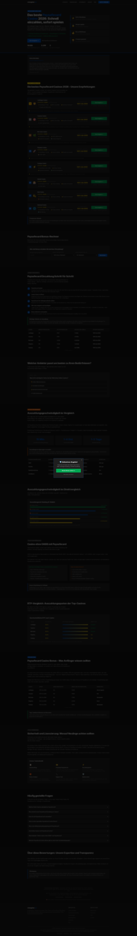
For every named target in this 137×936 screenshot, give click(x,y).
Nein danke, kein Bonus (68, 474)
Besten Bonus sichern (68, 470)
